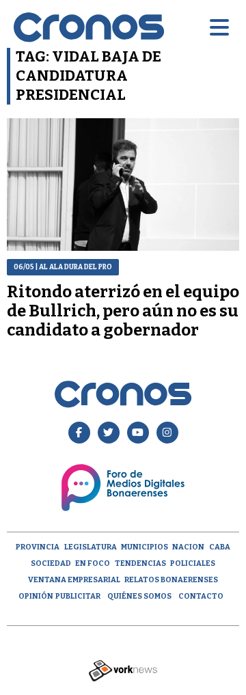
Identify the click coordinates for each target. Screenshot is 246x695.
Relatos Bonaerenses (171, 579)
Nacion (188, 547)
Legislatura (90, 547)
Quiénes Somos (139, 596)
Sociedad (51, 563)
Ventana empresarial (74, 579)
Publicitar (77, 596)
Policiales (192, 563)
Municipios (144, 547)
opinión (35, 596)
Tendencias (140, 563)
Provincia (37, 547)
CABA (219, 547)
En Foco (92, 563)
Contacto (200, 596)
